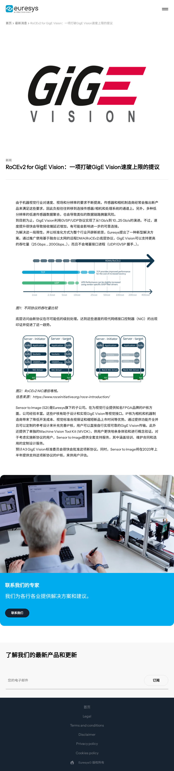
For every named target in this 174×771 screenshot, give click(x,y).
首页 (9, 23)
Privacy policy (87, 743)
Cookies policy (87, 753)
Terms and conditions (87, 725)
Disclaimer (87, 734)
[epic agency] (72, 762)
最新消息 (21, 23)
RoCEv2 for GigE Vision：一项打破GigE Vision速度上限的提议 (71, 23)
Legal (87, 716)
